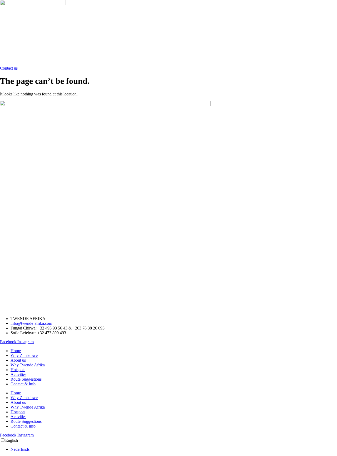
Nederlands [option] (20, 449)
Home (16, 350)
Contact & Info (23, 384)
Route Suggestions (26, 379)
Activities (18, 374)
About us (18, 360)
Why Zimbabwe (24, 355)
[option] (174, 449)
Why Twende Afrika (28, 365)
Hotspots (18, 369)
